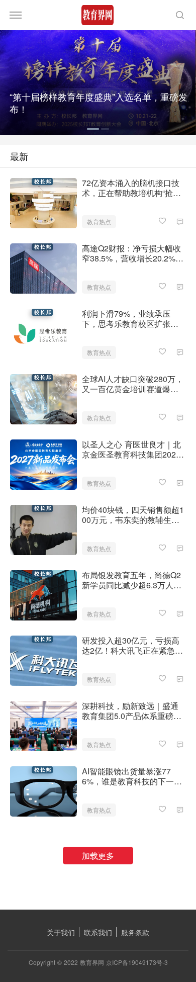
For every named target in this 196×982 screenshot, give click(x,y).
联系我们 (98, 932)
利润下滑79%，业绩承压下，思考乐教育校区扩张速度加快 (130, 319)
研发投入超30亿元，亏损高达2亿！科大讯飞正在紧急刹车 (132, 646)
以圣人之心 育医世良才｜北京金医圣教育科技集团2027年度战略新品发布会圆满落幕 (131, 449)
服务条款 (135, 932)
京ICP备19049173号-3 (137, 962)
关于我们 (61, 932)
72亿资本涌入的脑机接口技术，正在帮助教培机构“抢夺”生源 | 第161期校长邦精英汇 (132, 188)
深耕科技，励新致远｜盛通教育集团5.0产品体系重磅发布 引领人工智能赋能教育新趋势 (131, 711)
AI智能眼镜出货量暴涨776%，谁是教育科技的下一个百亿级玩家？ (132, 776)
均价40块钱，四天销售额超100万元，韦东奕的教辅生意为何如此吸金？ (133, 515)
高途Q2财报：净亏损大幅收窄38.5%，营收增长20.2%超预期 (132, 253)
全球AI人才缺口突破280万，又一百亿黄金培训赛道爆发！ (132, 384)
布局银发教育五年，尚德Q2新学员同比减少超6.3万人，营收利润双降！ (131, 580)
